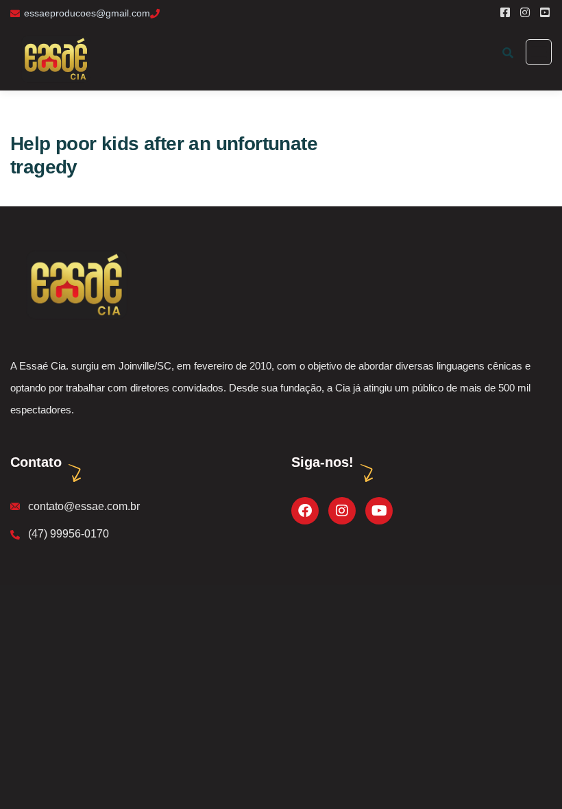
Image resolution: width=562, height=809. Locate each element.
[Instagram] (342, 510)
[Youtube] (379, 510)
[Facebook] (305, 510)
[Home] (75, 283)
